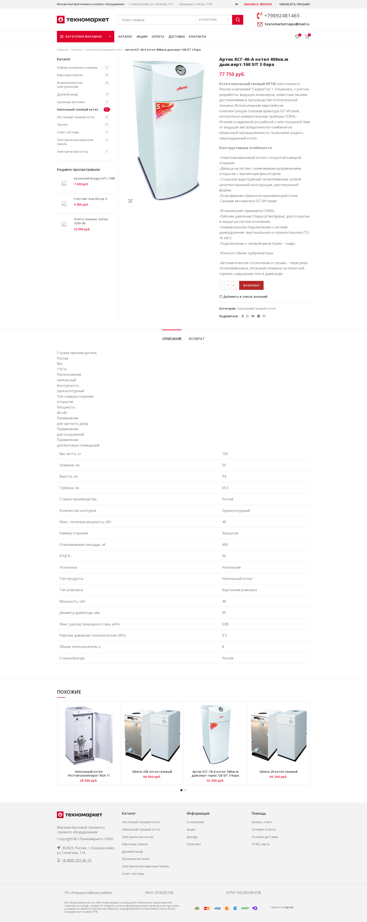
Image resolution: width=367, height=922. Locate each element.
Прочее (62, 124)
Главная (62, 49)
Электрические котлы (72, 151)
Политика (194, 844)
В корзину (251, 285)
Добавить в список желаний (245, 296)
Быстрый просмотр (115, 711)
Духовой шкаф (67, 94)
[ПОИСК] (237, 20)
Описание (172, 338)
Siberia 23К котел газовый (152, 772)
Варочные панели (70, 75)
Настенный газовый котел (76, 117)
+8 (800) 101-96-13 (76, 860)
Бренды (192, 837)
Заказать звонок (258, 4)
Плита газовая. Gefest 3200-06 (91, 221)
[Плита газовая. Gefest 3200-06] (64, 224)
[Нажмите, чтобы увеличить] (130, 201)
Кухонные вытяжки (71, 102)
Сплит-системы (68, 132)
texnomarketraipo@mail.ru (287, 24)
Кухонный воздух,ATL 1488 (94, 178)
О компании (195, 822)
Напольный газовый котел (104, 49)
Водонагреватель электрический (70, 85)
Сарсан (288, 907)
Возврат (197, 338)
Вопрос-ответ (262, 822)
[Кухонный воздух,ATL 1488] (64, 183)
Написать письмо (294, 4)
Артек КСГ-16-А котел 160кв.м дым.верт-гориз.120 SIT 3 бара (215, 773)
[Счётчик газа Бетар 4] (64, 204)
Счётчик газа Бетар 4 (90, 199)
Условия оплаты (263, 829)
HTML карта (260, 844)
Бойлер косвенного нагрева (77, 67)
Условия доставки (265, 837)
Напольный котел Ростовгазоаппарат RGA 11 (89, 773)
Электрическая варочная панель (75, 142)
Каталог (76, 49)
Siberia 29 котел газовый (279, 772)
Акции (191, 829)
